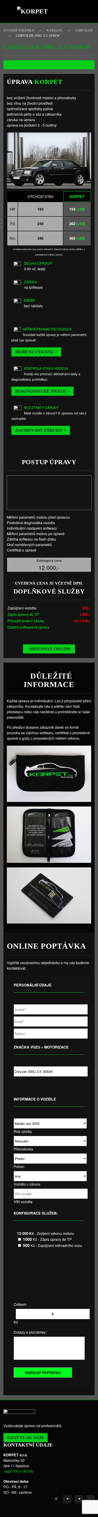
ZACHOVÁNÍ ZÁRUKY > (40, 430)
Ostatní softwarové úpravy (28, 627)
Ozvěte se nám (25, 1437)
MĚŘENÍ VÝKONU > (36, 352)
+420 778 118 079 (18, 1471)
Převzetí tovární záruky (26, 620)
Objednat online (50, 649)
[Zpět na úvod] (34, 11)
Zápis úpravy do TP (23, 614)
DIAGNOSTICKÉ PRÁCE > (42, 391)
